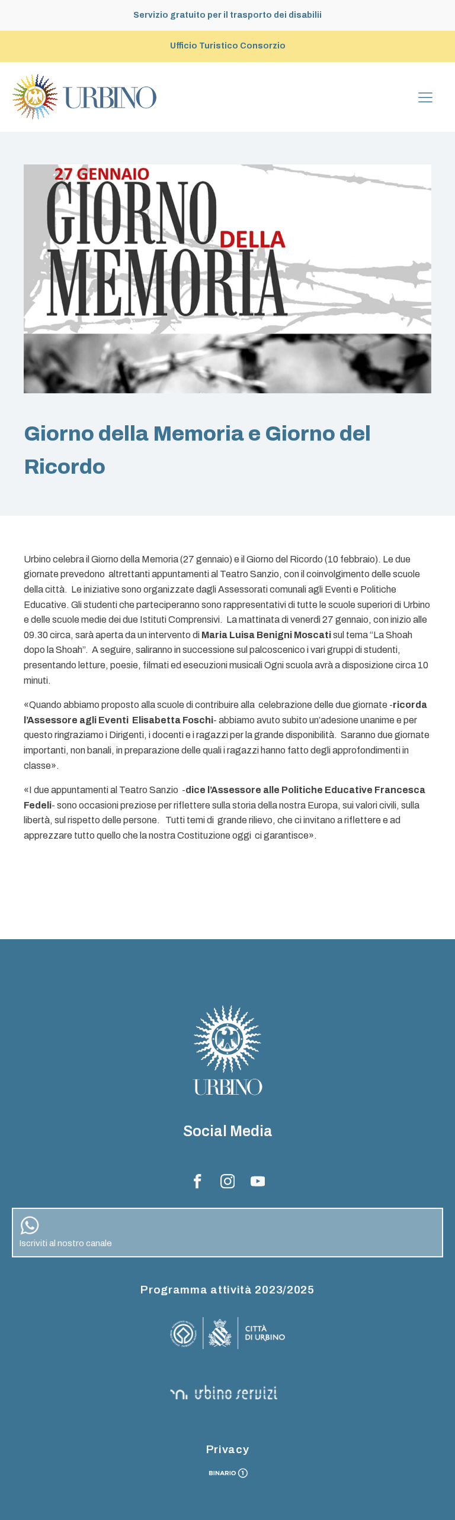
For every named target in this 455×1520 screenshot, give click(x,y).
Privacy (227, 1449)
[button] (227, 1232)
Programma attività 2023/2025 (227, 1289)
